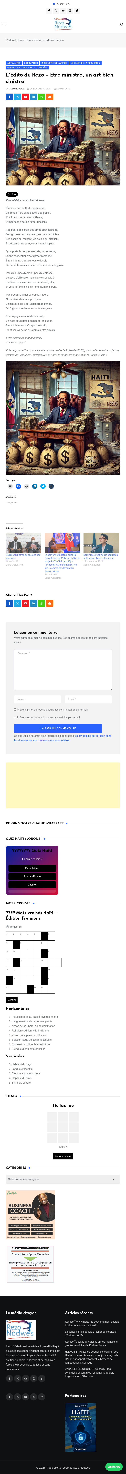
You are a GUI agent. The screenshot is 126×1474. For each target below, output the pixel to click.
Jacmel (32, 884)
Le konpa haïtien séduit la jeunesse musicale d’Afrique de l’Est (90, 1333)
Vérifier (12, 1000)
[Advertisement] (63, 785)
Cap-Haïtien (32, 868)
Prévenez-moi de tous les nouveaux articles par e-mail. (48, 717)
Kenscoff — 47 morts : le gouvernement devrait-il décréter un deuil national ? (92, 1323)
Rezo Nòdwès (81, 1467)
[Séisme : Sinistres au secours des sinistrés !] (23, 543)
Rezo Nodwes (16, 89)
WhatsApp (114, 1466)
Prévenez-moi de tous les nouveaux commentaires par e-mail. (52, 709)
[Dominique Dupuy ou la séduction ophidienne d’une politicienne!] (101, 543)
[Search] (122, 24)
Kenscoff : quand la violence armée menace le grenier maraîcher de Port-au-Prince (91, 1343)
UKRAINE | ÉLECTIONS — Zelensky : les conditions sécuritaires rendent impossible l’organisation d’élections (89, 1372)
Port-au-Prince (32, 876)
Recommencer (63, 1156)
